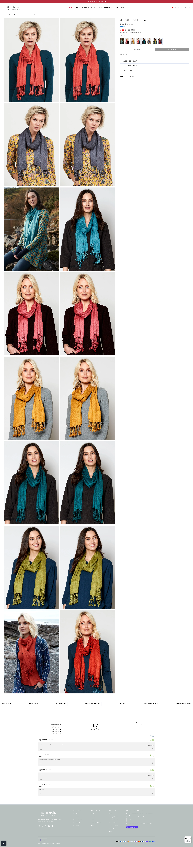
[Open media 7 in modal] (56, 275)
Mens (92, 826)
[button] (182, 7)
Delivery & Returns (113, 817)
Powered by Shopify (55, 843)
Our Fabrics (76, 817)
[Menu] (190, 837)
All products (28, 14)
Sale (92, 829)
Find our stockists (113, 826)
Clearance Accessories (19, 14)
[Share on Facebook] (125, 76)
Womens (93, 817)
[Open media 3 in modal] (56, 106)
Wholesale (111, 829)
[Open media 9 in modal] (56, 359)
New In (92, 814)
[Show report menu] (152, 749)
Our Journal (76, 823)
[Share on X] (128, 76)
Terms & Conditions (114, 820)
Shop (10, 14)
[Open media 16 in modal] (112, 613)
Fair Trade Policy (77, 820)
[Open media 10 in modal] (112, 359)
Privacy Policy (112, 823)
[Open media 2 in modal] (112, 21)
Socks (92, 820)
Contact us (112, 814)
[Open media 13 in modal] (56, 528)
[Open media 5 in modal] (56, 190)
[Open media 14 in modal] (112, 528)
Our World (76, 826)
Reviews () (122, 26)
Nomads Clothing (46, 843)
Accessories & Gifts (96, 823)
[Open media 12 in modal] (112, 444)
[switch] (188, 841)
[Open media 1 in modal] (56, 21)
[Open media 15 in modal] (56, 613)
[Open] (3, 843)
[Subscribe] (153, 820)
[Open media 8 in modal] (112, 275)
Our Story (75, 814)
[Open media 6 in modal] (112, 190)
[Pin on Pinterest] (130, 76)
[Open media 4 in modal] (112, 106)
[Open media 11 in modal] (56, 444)
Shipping (128, 32)
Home (5, 14)
